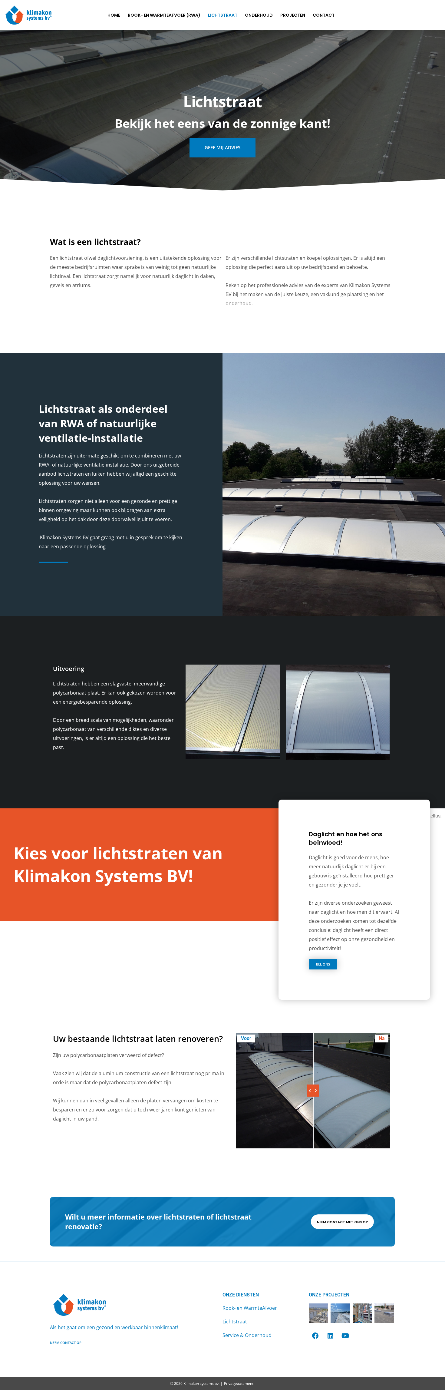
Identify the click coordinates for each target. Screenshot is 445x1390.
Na (382, 1038)
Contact (324, 15)
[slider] (313, 1091)
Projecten (292, 15)
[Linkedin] (330, 1335)
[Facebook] (315, 1335)
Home (113, 15)
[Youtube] (345, 1335)
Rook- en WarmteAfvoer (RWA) (164, 15)
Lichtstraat (222, 15)
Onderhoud (259, 15)
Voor (246, 1038)
